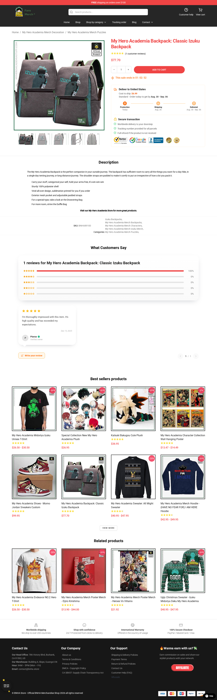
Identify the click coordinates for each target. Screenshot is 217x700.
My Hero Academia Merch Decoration (43, 32)
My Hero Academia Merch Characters (123, 225)
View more (108, 528)
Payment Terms (119, 659)
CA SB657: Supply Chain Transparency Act (83, 672)
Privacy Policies (69, 664)
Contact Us (116, 668)
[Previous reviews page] (180, 356)
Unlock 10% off (6, 686)
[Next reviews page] (196, 356)
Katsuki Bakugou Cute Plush (127, 435)
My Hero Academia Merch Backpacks (123, 222)
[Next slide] (101, 85)
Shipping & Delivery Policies (124, 655)
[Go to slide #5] (92, 139)
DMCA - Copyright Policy (74, 668)
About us (66, 655)
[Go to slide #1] (26, 139)
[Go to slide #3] (59, 139)
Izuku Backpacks (113, 219)
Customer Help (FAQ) (121, 672)
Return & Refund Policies (123, 664)
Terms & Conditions (71, 659)
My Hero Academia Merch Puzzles (87, 32)
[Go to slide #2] (42, 139)
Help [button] (211, 696)
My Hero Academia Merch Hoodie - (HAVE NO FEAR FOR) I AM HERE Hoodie (180, 507)
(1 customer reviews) (135, 53)
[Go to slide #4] (75, 139)
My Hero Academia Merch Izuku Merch (124, 229)
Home (15, 32)
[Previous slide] (17, 85)
